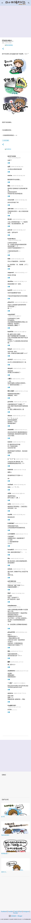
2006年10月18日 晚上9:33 (14, 157)
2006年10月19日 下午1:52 (19, 441)
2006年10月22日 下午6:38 (20, 549)
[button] (3, 49)
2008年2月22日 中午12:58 (22, 670)
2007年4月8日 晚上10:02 (21, 632)
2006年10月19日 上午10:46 (21, 391)
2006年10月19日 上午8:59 (19, 368)
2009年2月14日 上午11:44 (14, 707)
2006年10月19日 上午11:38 (20, 401)
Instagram (26, 911)
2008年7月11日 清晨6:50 (19, 683)
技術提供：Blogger (16, 916)
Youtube (10, 911)
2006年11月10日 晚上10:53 (18, 593)
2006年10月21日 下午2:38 (21, 523)
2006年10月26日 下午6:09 (14, 582)
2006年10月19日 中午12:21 (20, 429)
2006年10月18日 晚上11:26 (19, 290)
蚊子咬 (3, 816)
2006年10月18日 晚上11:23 (20, 281)
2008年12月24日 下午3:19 (20, 693)
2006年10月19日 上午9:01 (18, 378)
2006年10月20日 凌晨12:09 (18, 493)
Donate (15, 913)
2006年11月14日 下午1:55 (14, 607)
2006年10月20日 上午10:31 (18, 504)
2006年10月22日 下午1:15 (22, 534)
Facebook (4, 911)
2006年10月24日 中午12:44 (17, 558)
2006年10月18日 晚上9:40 (19, 175)
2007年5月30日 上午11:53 (17, 661)
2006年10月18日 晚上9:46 (21, 199)
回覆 (9, 163)
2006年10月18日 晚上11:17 (20, 272)
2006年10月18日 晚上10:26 (18, 219)
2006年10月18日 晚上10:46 (14, 240)
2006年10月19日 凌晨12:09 (20, 302)
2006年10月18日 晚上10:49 (17, 258)
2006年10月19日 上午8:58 (19, 359)
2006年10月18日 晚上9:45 (17, 185)
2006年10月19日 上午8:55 (18, 349)
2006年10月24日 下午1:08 (19, 569)
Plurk (20, 911)
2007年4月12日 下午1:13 (17, 651)
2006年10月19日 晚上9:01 (20, 484)
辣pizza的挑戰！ (5, 835)
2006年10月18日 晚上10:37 (19, 229)
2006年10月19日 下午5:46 (20, 469)
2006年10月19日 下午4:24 (22, 459)
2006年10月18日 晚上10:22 (20, 208)
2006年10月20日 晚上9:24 (19, 514)
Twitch (16, 911)
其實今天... (4, 872)
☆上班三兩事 (6, 140)
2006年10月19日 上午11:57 (19, 415)
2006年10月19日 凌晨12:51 (14, 316)
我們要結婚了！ (5, 853)
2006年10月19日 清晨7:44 (20, 331)
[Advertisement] (15, 21)
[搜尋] (29, 3)
